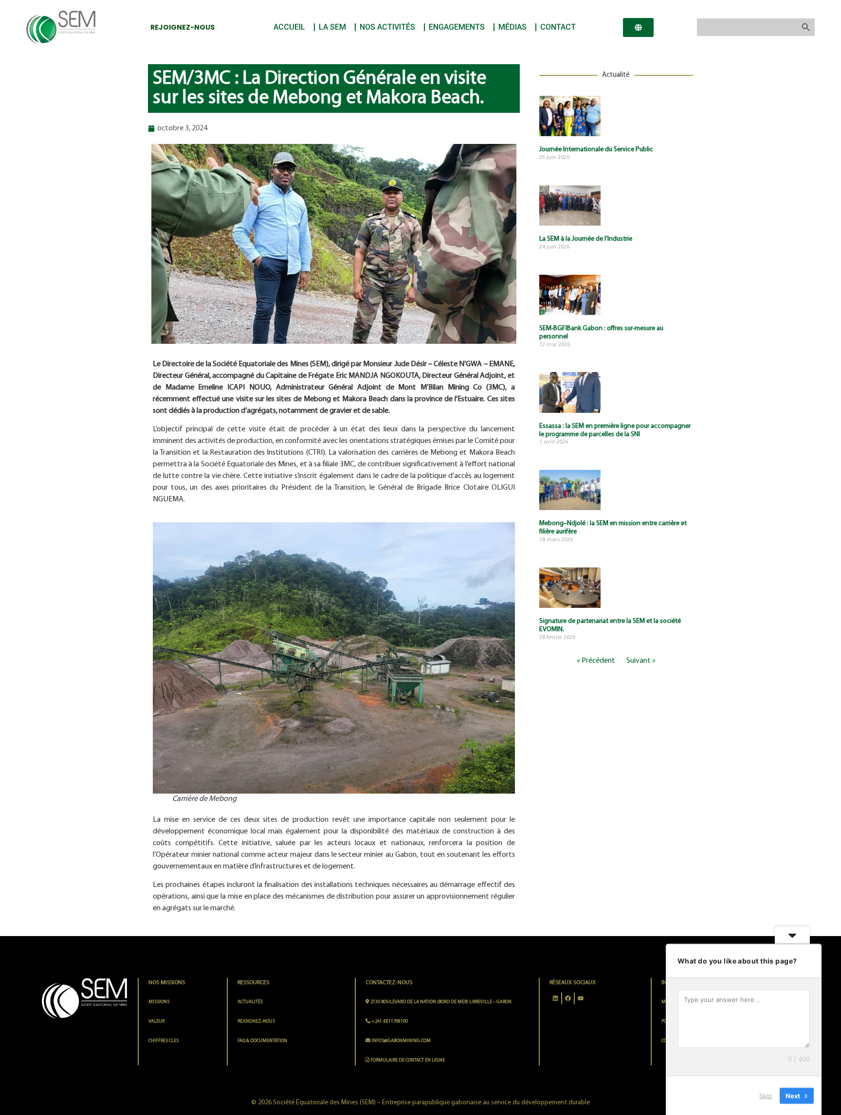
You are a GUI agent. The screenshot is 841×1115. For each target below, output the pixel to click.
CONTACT (558, 27)
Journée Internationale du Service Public (596, 149)
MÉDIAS (512, 27)
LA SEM (332, 27)
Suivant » (641, 661)
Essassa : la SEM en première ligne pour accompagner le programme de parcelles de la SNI (615, 430)
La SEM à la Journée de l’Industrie (585, 239)
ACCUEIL (289, 27)
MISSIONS (158, 1002)
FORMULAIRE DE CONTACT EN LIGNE (407, 1060)
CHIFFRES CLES (163, 1041)
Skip (765, 1095)
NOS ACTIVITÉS (387, 27)
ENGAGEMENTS (457, 27)
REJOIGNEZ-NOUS (256, 1021)
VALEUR (156, 1021)
